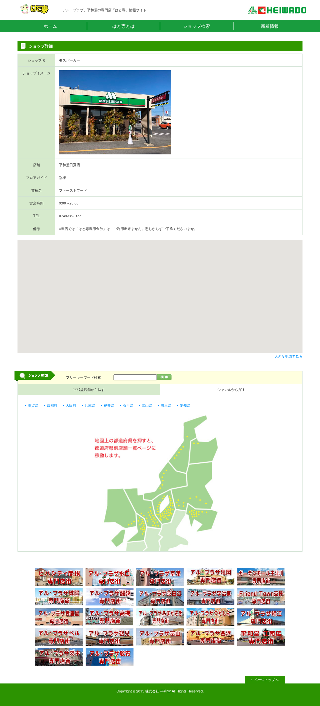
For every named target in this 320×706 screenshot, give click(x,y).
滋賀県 (33, 405)
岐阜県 (166, 405)
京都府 (52, 405)
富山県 (147, 405)
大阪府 (71, 405)
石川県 (128, 405)
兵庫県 (90, 405)
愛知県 (185, 405)
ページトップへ (266, 679)
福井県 (109, 405)
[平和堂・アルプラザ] (277, 11)
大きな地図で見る (288, 356)
